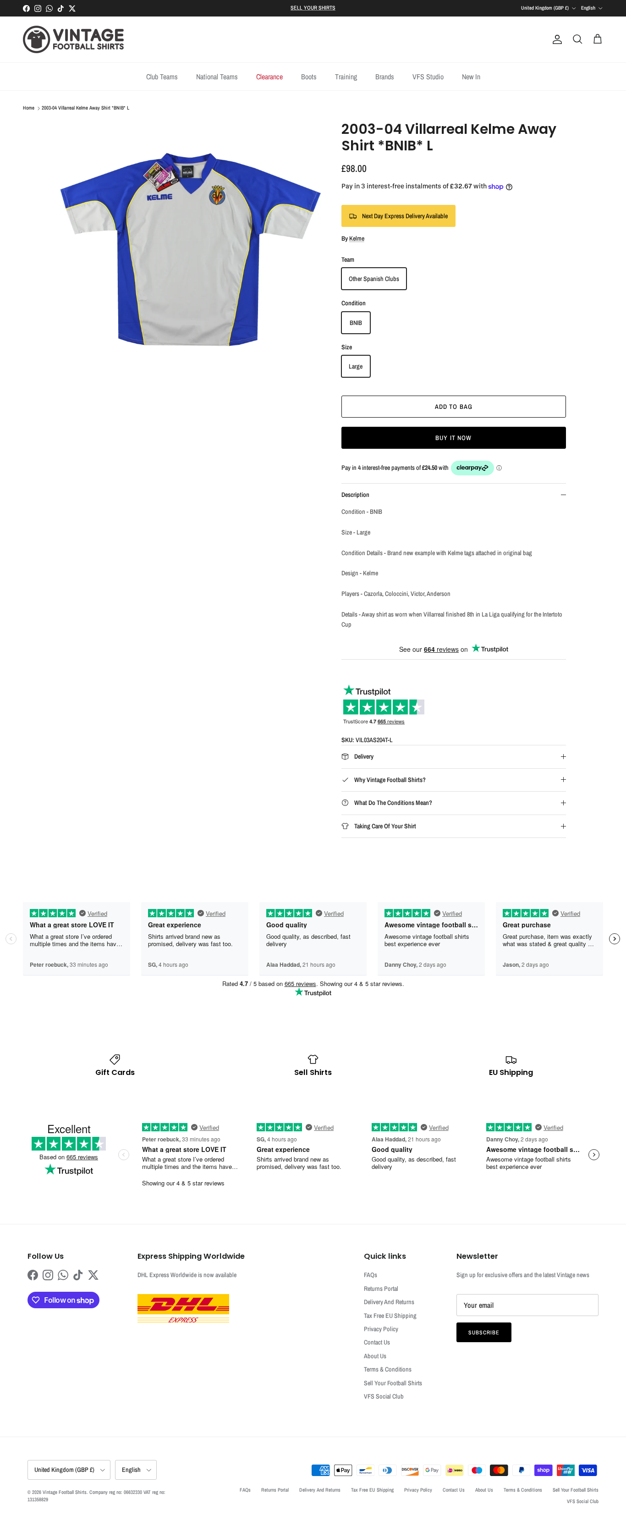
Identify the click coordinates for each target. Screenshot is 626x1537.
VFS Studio (428, 77)
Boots (309, 77)
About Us (375, 1356)
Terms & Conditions (388, 1369)
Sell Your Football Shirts (393, 1383)
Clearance (269, 77)
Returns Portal (381, 1288)
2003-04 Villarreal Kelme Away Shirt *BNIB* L (85, 108)
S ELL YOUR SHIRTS (313, 7)
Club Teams (162, 77)
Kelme (356, 238)
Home (28, 108)
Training (346, 77)
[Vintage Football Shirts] (73, 39)
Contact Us (377, 1342)
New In (471, 77)
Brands (384, 77)
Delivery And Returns (389, 1302)
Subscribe (484, 1332)
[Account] (555, 39)
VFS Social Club (384, 1396)
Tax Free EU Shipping (390, 1315)
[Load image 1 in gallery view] (190, 251)
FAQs (370, 1275)
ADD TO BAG (453, 406)
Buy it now (453, 438)
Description (355, 494)
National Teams (217, 77)
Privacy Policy (381, 1329)
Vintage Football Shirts (65, 1492)
